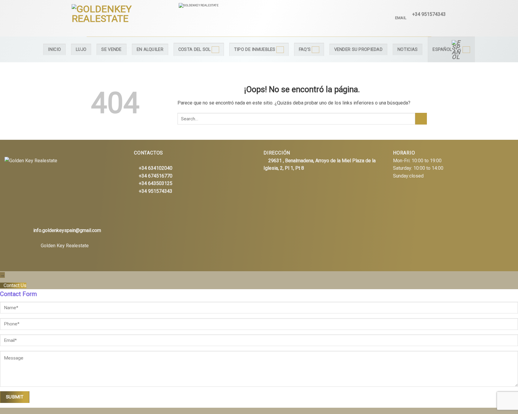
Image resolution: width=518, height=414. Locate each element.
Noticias (407, 49)
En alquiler (150, 49)
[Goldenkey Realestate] (121, 18)
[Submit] (421, 119)
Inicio (54, 49)
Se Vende (111, 49)
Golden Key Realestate (65, 245)
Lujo (81, 49)
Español (442, 49)
